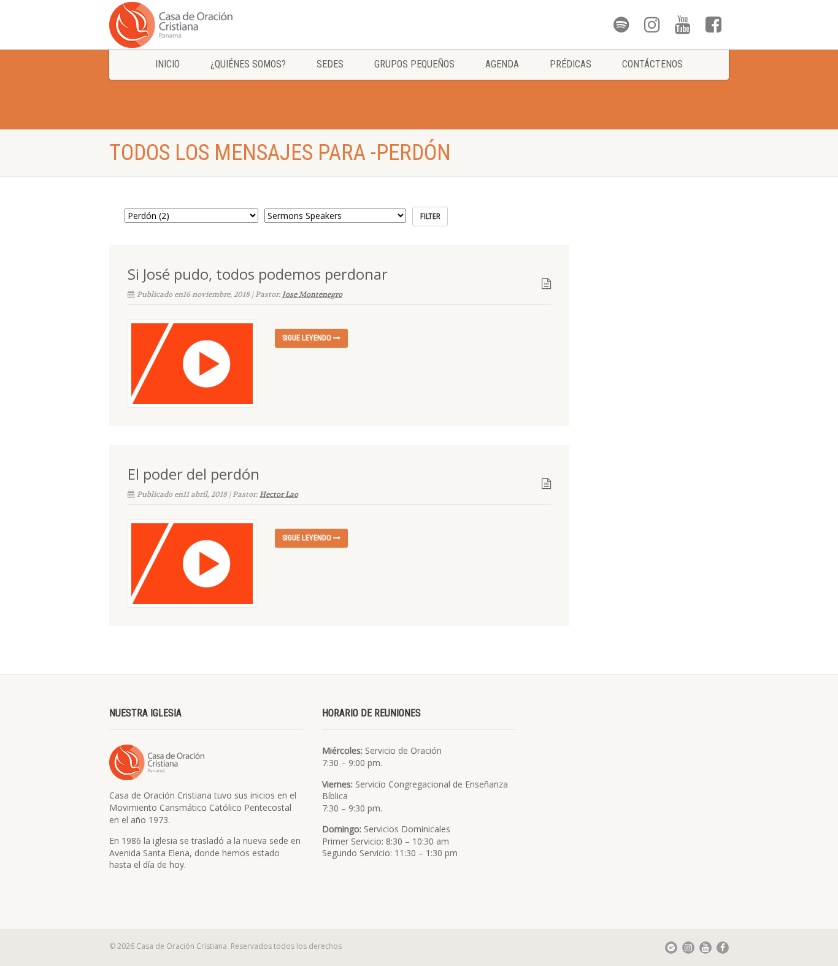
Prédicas (570, 64)
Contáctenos (652, 64)
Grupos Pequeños (414, 64)
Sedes (330, 64)
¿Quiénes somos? (248, 64)
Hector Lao (278, 494)
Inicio (167, 64)
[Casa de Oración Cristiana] (206, 24)
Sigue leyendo (307, 338)
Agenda (502, 64)
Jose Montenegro (312, 294)
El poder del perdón (193, 474)
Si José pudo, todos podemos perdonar (258, 274)
